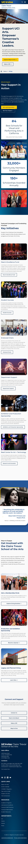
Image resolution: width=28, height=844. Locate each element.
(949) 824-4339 (5, 756)
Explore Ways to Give (9, 59)
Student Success (7, 312)
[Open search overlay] (22, 2)
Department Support (8, 388)
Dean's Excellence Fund (9, 274)
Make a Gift (7, 64)
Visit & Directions (5, 795)
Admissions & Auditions (7, 805)
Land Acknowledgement (7, 837)
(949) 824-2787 (18, 763)
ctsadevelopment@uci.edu (15, 766)
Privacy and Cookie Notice (20, 837)
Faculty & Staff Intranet (7, 809)
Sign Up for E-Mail (5, 791)
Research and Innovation (9, 463)
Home (5, 71)
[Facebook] (2, 777)
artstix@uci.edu (11, 763)
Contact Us (14, 712)
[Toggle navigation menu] (25, 2)
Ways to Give (14, 728)
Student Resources (6, 811)
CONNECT (6, 789)
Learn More (13, 680)
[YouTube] (10, 777)
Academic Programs (6, 802)
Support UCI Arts (5, 793)
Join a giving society (8, 107)
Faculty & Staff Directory (7, 807)
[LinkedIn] (7, 777)
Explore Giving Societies (13, 603)
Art (2, 818)
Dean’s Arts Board (14, 718)
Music (2, 825)
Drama (3, 823)
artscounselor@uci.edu (14, 765)
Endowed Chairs (7, 352)
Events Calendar (5, 786)
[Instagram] (5, 777)
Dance (2, 821)
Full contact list (5, 769)
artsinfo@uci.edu (5, 758)
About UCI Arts (5, 784)
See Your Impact (7, 110)
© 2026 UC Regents (9, 834)
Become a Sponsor (13, 642)
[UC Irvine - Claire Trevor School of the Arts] (14, 6)
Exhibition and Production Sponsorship (13, 427)
